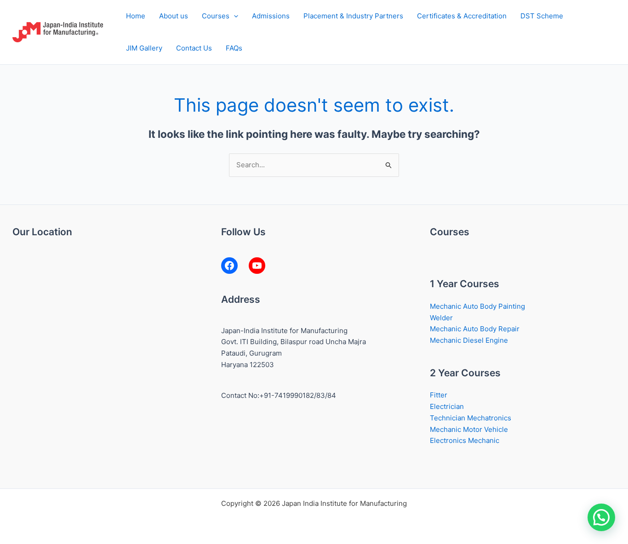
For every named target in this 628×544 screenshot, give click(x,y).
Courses (215, 15)
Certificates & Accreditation (462, 15)
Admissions (271, 15)
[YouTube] (257, 265)
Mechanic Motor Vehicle (469, 429)
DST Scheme (541, 15)
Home (135, 15)
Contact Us (194, 48)
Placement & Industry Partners (353, 15)
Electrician (447, 406)
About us (173, 15)
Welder (441, 317)
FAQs (234, 48)
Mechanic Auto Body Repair (475, 328)
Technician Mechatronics (470, 418)
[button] (233, 16)
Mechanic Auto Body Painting (477, 306)
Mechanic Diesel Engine (469, 340)
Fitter (438, 395)
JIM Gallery (144, 48)
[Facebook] (229, 265)
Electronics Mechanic (464, 440)
